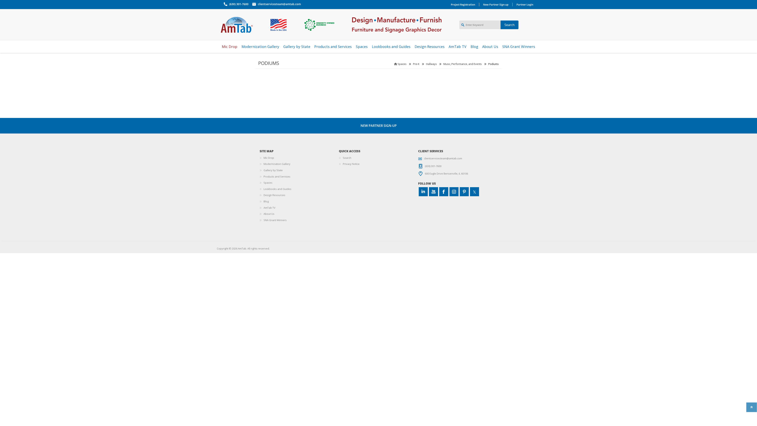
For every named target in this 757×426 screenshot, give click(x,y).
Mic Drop (269, 158)
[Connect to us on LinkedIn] (423, 191)
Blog (266, 201)
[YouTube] (433, 191)
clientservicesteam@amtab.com (279, 4)
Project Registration (463, 4)
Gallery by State (273, 170)
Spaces (402, 64)
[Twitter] (474, 191)
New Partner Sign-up (495, 4)
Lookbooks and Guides (277, 189)
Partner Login (524, 4)
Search (347, 158)
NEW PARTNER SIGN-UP (379, 125)
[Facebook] (443, 191)
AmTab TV (269, 207)
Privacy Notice (351, 164)
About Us (269, 214)
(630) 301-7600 (238, 4)
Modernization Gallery (277, 164)
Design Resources (274, 195)
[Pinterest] (464, 191)
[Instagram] (454, 191)
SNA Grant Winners (275, 220)
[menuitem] (299, 158)
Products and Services (277, 176)
